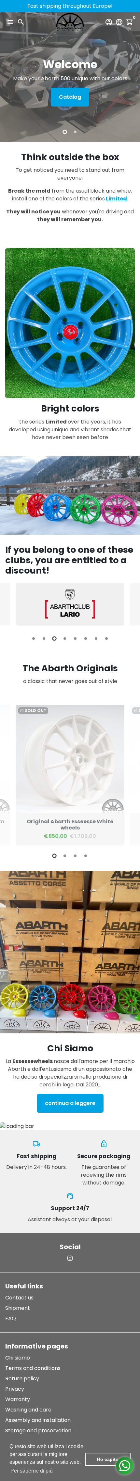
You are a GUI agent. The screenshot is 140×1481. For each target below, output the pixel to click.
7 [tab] (96, 638)
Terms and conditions (33, 1368)
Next (128, 604)
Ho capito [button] (108, 1459)
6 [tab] (85, 638)
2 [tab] (75, 131)
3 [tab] (54, 638)
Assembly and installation (38, 1420)
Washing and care (28, 1409)
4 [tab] (64, 638)
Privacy (14, 1389)
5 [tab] (75, 638)
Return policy (22, 1378)
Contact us (19, 1297)
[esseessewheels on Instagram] (70, 1258)
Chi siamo (17, 1357)
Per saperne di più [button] (31, 1471)
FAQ (10, 1318)
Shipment (17, 1308)
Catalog (70, 97)
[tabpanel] (70, 77)
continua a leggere (70, 1103)
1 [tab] (64, 131)
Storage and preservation (38, 1430)
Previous (11, 604)
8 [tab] (106, 638)
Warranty (17, 1399)
